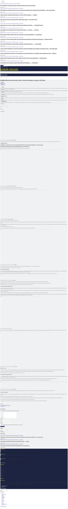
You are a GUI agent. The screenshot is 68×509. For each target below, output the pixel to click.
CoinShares (15, 264)
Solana (24, 484)
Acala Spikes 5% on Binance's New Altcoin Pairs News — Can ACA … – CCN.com (19, 30)
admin (2, 82)
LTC (5, 484)
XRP (31, 484)
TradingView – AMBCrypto (12, 140)
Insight (65, 482)
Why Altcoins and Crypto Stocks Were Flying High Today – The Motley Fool (18, 19)
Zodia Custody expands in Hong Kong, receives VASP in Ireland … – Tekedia (18, 15)
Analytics (11, 482)
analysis (7, 482)
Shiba (22, 484)
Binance (14, 482)
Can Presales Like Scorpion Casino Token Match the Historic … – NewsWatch (19, 62)
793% (20, 188)
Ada (1, 482)
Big (12, 482)
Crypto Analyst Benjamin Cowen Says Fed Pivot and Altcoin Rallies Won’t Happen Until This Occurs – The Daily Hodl (28, 48)
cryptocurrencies (40, 482)
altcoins (3, 405)
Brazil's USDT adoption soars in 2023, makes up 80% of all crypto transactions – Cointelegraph (23, 58)
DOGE (51, 482)
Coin (31, 482)
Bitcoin (12, 88)
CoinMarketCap (14, 389)
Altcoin (3, 482)
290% (22, 188)
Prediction (14, 484)
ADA (2, 466)
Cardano (28, 482)
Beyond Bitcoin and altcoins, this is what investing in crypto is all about (17, 5)
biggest (33, 371)
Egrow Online (4, 488)
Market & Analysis (4, 101)
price (17, 484)
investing (9, 405)
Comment (1, 418)
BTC (24, 482)
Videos (3, 476)
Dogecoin (3, 471)
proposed (50, 224)
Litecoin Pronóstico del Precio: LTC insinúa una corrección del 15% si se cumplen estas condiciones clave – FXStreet (28, 53)
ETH (56, 482)
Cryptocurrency (4, 470)
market (8, 484)
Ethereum (3, 472)
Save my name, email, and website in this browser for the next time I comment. (12, 424)
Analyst (9, 482)
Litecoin (3, 91)
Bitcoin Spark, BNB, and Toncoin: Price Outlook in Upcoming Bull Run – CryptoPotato (21, 34)
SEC (21, 484)
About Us (3, 486)
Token (27, 484)
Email (1, 421)
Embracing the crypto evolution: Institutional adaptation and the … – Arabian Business (21, 25)
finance (62, 482)
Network (10, 484)
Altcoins (3, 87)
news (12, 484)
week (30, 484)
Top (29, 484)
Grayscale (10, 328)
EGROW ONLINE (9, 69)
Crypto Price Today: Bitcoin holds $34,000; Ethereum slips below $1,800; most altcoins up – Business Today (26, 39)
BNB (23, 482)
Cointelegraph (33, 482)
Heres (64, 482)
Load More (2, 65)
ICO (2, 96)
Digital (49, 482)
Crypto (7, 405)
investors (1, 484)
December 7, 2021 (2, 83)
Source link (1, 403)
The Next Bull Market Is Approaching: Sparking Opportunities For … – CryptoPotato (20, 44)
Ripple (3, 475)
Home (3, 493)
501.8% (33, 141)
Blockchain (3, 84)
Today (26, 484)
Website (1, 423)
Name (1, 419)
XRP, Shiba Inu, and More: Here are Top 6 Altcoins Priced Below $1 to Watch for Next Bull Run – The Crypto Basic (27, 10)
